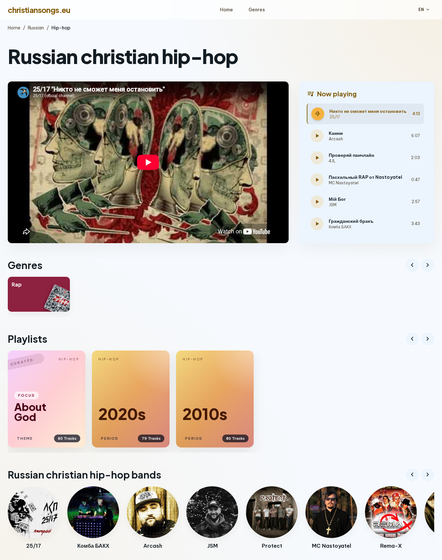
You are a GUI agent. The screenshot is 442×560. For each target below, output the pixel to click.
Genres (257, 10)
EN (424, 9)
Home (226, 10)
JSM (333, 204)
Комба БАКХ (340, 226)
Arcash (336, 138)
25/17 (334, 116)
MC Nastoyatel (344, 182)
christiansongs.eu (39, 10)
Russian (36, 28)
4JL (332, 160)
